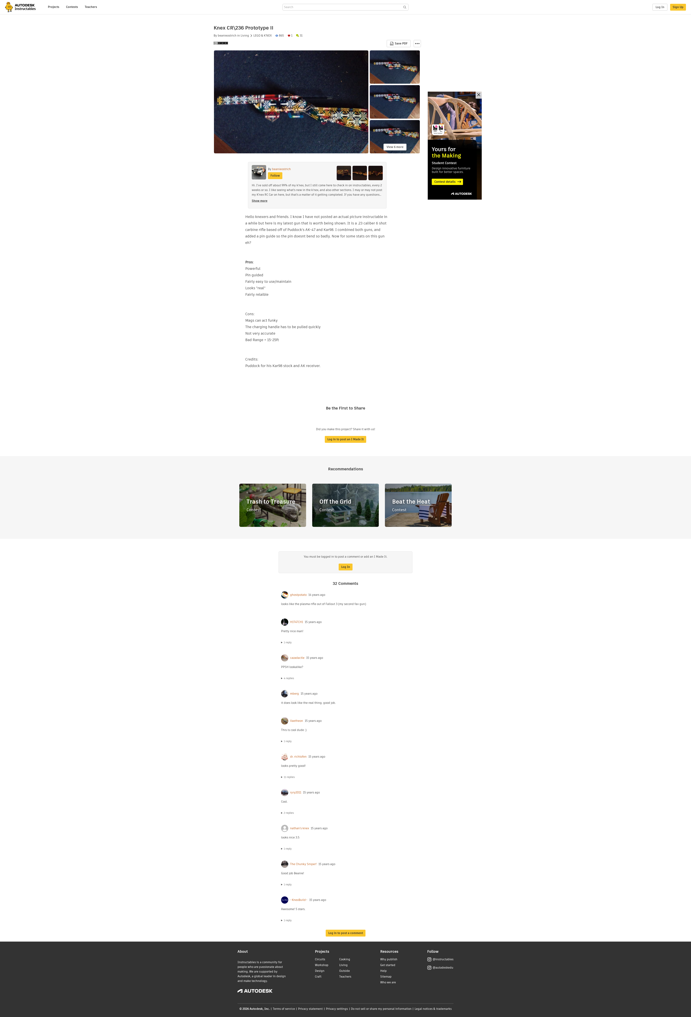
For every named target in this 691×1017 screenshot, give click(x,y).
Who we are (388, 982)
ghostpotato (298, 595)
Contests (72, 7)
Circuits (320, 959)
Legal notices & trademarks (433, 1009)
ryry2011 (295, 792)
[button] (417, 43)
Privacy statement (310, 1009)
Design (319, 971)
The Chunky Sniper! (303, 864)
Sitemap (386, 977)
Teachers (91, 7)
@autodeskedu (443, 968)
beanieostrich (227, 35)
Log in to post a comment (345, 933)
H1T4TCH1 (296, 622)
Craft (318, 977)
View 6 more (395, 147)
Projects (53, 7)
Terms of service (284, 1009)
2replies (289, 813)
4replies (289, 678)
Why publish (388, 959)
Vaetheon (296, 721)
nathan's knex (299, 828)
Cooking (344, 959)
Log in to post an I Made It (345, 439)
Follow (275, 176)
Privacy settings (337, 1009)
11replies (289, 777)
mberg (294, 694)
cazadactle (297, 658)
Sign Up (678, 7)
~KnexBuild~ (299, 900)
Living (245, 35)
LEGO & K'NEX (262, 35)
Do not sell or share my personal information (381, 1009)
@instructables (443, 959)
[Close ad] (479, 95)
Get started (387, 965)
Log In (660, 7)
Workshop (321, 965)
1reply (288, 642)
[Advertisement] (455, 146)
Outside (344, 971)
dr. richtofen (298, 757)
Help (383, 971)
